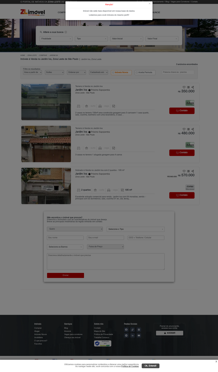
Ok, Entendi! (150, 366)
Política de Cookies (130, 367)
